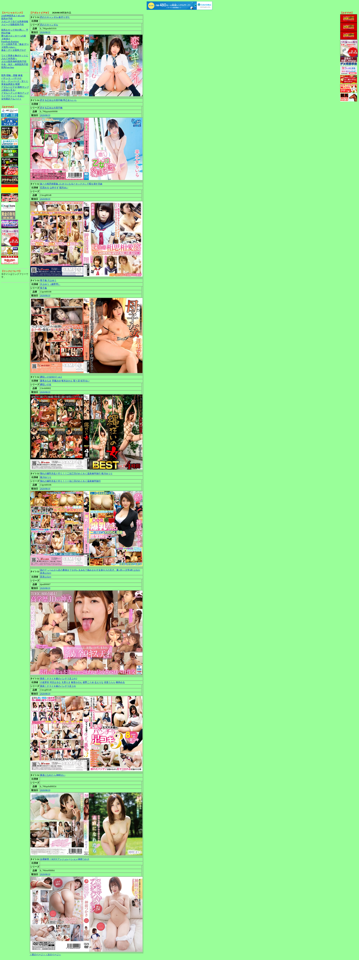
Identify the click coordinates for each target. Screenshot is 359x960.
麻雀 (20, 75)
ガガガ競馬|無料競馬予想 (13, 61)
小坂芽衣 (44, 682)
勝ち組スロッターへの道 (13, 36)
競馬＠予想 (6, 18)
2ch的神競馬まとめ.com (13, 15)
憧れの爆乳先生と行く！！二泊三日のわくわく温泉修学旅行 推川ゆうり (76, 473)
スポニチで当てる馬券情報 (14, 21)
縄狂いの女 (45, 384)
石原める (44, 187)
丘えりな (99, 682)
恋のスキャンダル (49, 25)
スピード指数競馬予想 (12, 24)
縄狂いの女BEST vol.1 (51, 377)
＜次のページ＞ (53, 954)
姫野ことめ (88, 682)
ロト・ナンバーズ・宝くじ (14, 81)
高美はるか (45, 577)
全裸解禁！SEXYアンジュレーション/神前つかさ (64, 859)
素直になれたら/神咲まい (52, 775)
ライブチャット (9, 96)
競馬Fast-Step (7, 67)
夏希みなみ (45, 381)
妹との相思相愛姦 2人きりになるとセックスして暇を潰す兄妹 (71, 184)
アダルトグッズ (9, 93)
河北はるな (55, 682)
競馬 (3, 75)
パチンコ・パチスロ (11, 78)
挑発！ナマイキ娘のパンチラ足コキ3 (58, 678)
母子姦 (43, 288)
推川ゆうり (45, 477)
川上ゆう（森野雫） (50, 284)
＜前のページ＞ (37, 954)
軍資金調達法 (8, 84)
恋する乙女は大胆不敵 (51, 108)
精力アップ (23, 93)
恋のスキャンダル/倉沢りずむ (55, 17)
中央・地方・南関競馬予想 (14, 64)
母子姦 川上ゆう (48, 280)
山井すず (54, 187)
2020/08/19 (45, 32)
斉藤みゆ (56, 381)
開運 (17, 84)
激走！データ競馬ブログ (13, 50)
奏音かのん (76, 682)
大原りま (65, 682)
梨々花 (76, 381)
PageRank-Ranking (10, 41)
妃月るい (84, 381)
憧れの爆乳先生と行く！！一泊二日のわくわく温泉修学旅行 (70, 481)
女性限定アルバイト (11, 99)
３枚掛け (5, 39)
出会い (21, 96)
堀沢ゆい (63, 187)
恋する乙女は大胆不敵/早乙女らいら (58, 100)
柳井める (120, 682)
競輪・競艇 (12, 75)
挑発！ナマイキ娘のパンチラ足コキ (58, 686)
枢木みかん (67, 381)
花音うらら (109, 682)
